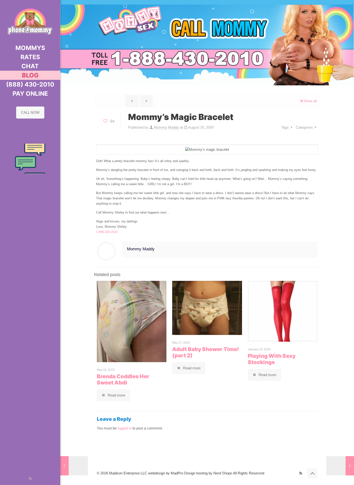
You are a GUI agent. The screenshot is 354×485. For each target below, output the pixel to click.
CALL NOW (30, 112)
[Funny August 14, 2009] (74, 465)
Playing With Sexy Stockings (271, 359)
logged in (124, 428)
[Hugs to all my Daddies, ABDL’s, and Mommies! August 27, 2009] (340, 465)
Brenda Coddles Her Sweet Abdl (123, 379)
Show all (310, 101)
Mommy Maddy (166, 127)
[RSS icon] (30, 478)
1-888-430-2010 (107, 232)
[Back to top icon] (312, 473)
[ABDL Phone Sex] (30, 22)
